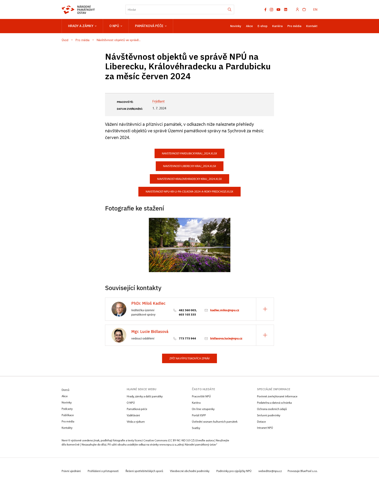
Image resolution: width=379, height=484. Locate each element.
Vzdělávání (133, 415)
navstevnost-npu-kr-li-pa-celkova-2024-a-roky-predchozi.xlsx (189, 191)
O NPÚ (114, 26)
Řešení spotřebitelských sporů (145, 471)
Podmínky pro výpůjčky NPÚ (234, 471)
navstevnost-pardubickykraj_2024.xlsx (189, 153)
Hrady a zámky (80, 26)
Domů (65, 390)
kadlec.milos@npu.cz (224, 310)
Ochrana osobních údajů (272, 409)
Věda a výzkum (136, 421)
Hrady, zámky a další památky (145, 396)
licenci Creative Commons (151, 440)
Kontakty (67, 427)
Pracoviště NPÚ (201, 396)
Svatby (196, 428)
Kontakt (311, 26)
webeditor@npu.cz (270, 471)
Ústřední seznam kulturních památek (214, 421)
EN (315, 9)
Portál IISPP (199, 415)
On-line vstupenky (203, 409)
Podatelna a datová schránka (274, 402)
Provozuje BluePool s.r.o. (302, 471)
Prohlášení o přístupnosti (103, 471)
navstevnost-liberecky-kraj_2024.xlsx (189, 166)
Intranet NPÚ (265, 427)
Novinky (235, 26)
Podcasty (67, 409)
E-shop (262, 26)
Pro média (294, 26)
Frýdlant (158, 101)
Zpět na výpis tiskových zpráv (189, 358)
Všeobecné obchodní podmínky (190, 471)
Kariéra (277, 26)
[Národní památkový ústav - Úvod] (78, 9)
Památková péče (149, 26)
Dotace (261, 421)
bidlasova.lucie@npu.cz (226, 338)
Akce (249, 26)
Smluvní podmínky (268, 415)
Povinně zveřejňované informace (277, 396)
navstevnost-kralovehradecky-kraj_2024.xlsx (189, 179)
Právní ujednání (71, 471)
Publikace (68, 415)
